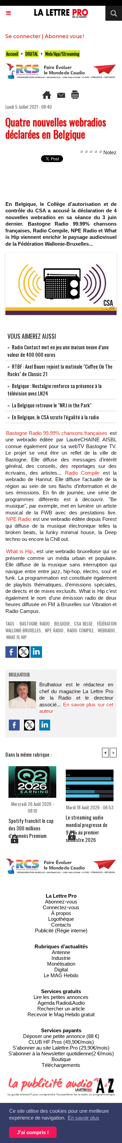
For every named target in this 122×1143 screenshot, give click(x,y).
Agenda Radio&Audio (61, 1003)
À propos (61, 913)
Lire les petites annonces (61, 997)
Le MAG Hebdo (61, 975)
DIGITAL (31, 53)
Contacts (61, 925)
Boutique (61, 1059)
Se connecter (22, 36)
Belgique (62, 623)
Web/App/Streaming (62, 53)
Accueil (12, 53)
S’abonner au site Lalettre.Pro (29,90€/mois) (61, 1048)
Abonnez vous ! (64, 36)
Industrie (61, 958)
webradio (106, 630)
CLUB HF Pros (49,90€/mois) (61, 1042)
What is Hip (19, 551)
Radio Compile (82, 473)
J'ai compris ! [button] (33, 1132)
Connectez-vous (61, 907)
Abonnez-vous (61, 901)
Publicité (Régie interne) (61, 930)
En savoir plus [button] (83, 1118)
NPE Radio (18, 519)
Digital (61, 969)
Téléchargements (61, 1065)
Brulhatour (19, 675)
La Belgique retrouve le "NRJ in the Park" (52, 405)
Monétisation (61, 964)
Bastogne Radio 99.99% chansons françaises (56, 433)
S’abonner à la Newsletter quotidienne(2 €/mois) (61, 1053)
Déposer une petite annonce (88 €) (61, 1036)
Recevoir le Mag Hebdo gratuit (61, 1014)
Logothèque (61, 919)
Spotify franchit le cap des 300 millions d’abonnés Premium (31, 825)
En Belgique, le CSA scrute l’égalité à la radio (55, 417)
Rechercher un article (61, 1009)
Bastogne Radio (35, 623)
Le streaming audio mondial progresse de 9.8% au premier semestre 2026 (86, 821)
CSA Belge (83, 623)
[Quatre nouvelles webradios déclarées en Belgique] (61, 256)
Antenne (61, 952)
